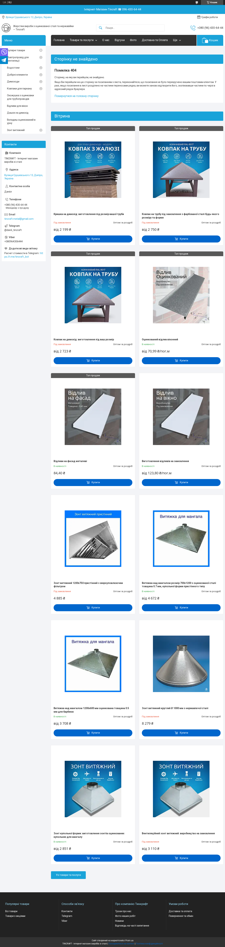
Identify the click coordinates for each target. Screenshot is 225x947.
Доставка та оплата (180, 911)
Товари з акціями (15, 916)
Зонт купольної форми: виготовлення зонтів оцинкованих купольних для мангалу (89, 835)
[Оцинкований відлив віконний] (181, 295)
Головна (59, 40)
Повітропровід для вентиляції (18, 59)
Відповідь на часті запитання (132, 925)
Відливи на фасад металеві (70, 461)
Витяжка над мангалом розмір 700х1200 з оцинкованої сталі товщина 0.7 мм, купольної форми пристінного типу (179, 585)
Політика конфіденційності (149, 943)
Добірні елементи (17, 74)
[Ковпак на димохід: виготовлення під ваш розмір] (93, 295)
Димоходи (13, 81)
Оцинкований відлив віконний (160, 339)
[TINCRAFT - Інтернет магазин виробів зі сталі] (6, 27)
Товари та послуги (82, 40)
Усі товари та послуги (68, 875)
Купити (96, 238)
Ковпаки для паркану (19, 88)
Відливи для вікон (17, 106)
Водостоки (13, 67)
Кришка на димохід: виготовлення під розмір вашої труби (89, 214)
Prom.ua (129, 940)
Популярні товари (14, 50)
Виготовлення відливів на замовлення (165, 461)
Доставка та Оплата (155, 40)
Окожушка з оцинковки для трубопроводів (20, 97)
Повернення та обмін (181, 916)
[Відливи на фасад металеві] (93, 417)
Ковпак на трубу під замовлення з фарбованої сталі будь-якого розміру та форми (180, 216)
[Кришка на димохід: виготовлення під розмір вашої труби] (93, 169)
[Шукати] (100, 28)
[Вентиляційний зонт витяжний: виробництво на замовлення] (181, 789)
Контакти (67, 911)
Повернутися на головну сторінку (76, 96)
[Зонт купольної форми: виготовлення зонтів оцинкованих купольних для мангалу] (93, 789)
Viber (64, 920)
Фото (133, 40)
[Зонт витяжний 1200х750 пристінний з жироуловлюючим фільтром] (93, 538)
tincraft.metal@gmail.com (19, 218)
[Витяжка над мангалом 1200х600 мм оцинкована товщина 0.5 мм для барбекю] (93, 664)
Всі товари (11, 911)
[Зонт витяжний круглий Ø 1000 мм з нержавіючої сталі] (181, 664)
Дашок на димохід (17, 112)
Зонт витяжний (16, 130)
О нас (105, 40)
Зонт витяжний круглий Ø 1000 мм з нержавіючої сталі (175, 708)
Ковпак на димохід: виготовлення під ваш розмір (84, 339)
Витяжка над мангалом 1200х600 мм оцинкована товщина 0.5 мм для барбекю (91, 710)
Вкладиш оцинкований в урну (21, 121)
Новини (119, 920)
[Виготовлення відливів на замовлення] (181, 417)
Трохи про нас (123, 911)
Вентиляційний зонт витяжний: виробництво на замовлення (178, 833)
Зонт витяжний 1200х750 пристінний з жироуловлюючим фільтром (88, 585)
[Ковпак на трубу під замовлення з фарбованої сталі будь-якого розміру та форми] (181, 169)
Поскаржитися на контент (121, 943)
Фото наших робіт (125, 916)
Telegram (67, 916)
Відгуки (120, 40)
